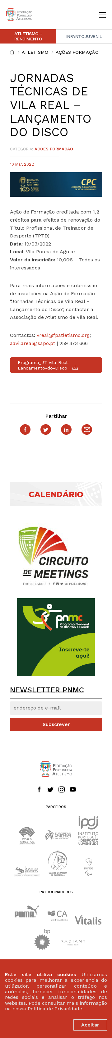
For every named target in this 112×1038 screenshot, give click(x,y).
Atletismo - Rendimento (28, 36)
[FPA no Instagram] (61, 790)
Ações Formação (77, 52)
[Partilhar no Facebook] (25, 429)
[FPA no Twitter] (50, 790)
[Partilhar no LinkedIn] (66, 429)
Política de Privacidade (55, 1009)
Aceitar (90, 1025)
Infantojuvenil (84, 36)
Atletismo (35, 52)
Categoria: (21, 149)
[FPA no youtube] (73, 790)
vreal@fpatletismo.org (63, 335)
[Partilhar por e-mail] (87, 429)
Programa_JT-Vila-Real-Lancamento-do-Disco (43, 365)
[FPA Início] (19, 14)
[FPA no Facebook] (39, 790)
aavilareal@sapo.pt (32, 343)
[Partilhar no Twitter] (45, 429)
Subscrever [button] (56, 724)
